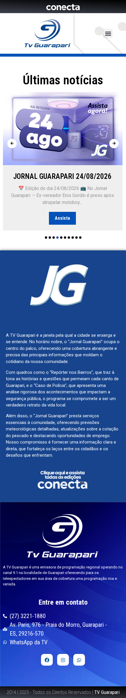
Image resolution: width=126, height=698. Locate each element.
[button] (108, 33)
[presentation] (12, 143)
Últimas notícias (63, 80)
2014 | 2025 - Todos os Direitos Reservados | (63, 692)
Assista (62, 218)
